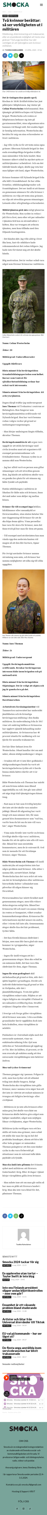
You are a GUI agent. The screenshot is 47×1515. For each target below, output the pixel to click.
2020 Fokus (18, 12)
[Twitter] (10, 55)
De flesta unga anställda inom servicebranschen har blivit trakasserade (21, 1350)
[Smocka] (16, 4)
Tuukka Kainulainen (14, 50)
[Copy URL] (21, 55)
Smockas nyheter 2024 (14, 1412)
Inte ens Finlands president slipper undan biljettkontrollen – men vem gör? (22, 1290)
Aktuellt (7, 1265)
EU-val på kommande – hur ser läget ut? (22, 1335)
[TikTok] (30, 1508)
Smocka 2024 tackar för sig (20, 1262)
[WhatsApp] (15, 55)
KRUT (32, 1491)
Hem (4, 12)
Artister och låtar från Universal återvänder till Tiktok (23, 1320)
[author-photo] (23, 1240)
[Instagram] (23, 1508)
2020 (9, 12)
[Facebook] (4, 55)
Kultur (6, 1280)
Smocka (4, 1412)
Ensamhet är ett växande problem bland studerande (19, 1306)
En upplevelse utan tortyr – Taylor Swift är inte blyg (20, 1274)
